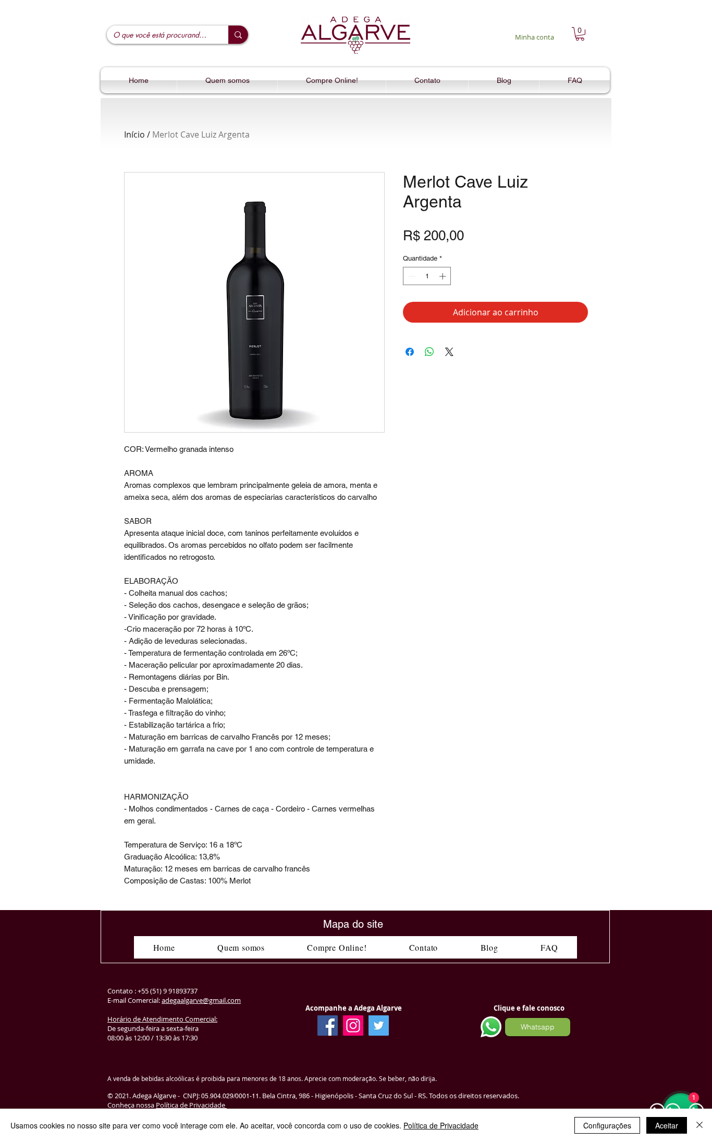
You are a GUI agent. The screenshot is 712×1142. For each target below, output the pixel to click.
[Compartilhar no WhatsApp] (429, 352)
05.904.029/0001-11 (230, 1096)
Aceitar (666, 1125)
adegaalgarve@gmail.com (201, 1000)
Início (134, 134)
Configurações (607, 1125)
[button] (580, 34)
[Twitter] (379, 1025)
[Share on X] (449, 352)
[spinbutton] (427, 276)
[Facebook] (327, 1025)
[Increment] (443, 276)
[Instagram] (353, 1025)
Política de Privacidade (191, 1105)
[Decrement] (410, 276)
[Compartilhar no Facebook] (409, 352)
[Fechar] (699, 1125)
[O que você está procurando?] (238, 35)
